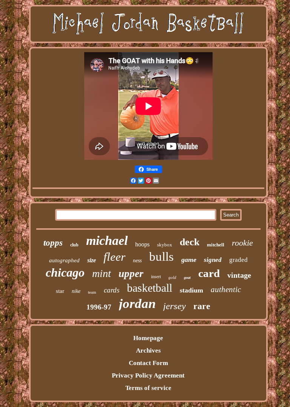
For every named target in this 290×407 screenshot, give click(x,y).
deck (189, 242)
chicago (65, 272)
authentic (226, 289)
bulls (161, 256)
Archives (148, 350)
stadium (191, 290)
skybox (164, 245)
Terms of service (148, 388)
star (60, 291)
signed (213, 259)
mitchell (215, 245)
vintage (239, 275)
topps (53, 243)
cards (111, 290)
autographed (64, 260)
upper (131, 273)
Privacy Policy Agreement (148, 375)
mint (101, 273)
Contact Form (148, 363)
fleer (114, 256)
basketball (149, 288)
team (92, 292)
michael (107, 241)
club (74, 245)
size (91, 260)
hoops (142, 244)
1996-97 (98, 307)
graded (238, 259)
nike (76, 291)
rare (201, 306)
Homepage (148, 338)
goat (187, 277)
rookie (242, 243)
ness (137, 260)
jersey (174, 306)
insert (156, 276)
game (188, 259)
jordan (137, 303)
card (209, 273)
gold (172, 277)
